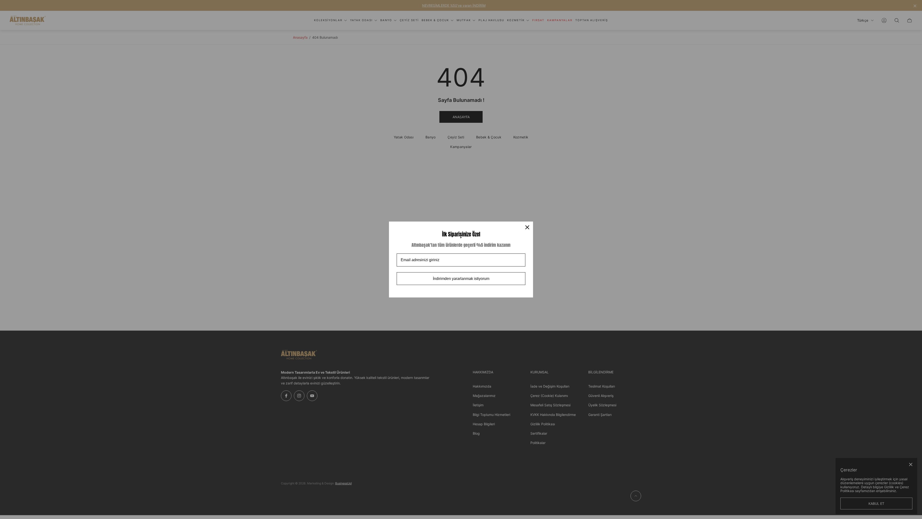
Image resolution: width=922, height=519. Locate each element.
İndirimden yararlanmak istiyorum (461, 279)
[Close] (527, 227)
